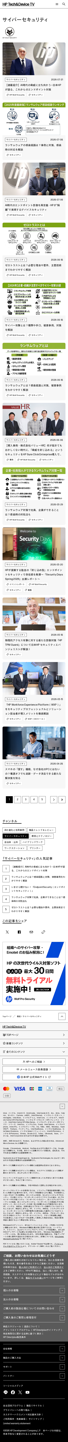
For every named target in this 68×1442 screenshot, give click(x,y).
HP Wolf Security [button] (17, 95)
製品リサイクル (34, 1405)
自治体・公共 (11, 842)
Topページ (7, 1016)
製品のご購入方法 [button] (12, 1358)
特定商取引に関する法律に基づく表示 (22, 1333)
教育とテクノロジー (42, 836)
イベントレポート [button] (17, 584)
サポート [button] (7, 1367)
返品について (30, 1326)
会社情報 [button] (7, 1348)
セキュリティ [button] (37, 95)
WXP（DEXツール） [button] (36, 719)
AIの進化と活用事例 (14, 830)
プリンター (35, 848)
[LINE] (5, 1392)
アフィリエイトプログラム (16, 1330)
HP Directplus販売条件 (14, 1337)
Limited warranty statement (17, 1423)
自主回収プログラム (13, 1405)
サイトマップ (35, 1419)
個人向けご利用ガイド (30, 1267)
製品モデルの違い (35, 1278)
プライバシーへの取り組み (16, 1410)
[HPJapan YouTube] (27, 1392)
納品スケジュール (12, 1326)
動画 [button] (30, 590)
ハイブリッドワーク (33, 842)
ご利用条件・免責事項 (14, 1419)
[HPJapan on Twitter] (20, 1392)
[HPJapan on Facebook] (12, 1392)
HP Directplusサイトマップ (46, 1330)
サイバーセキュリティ (15, 79)
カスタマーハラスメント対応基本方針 (22, 1414)
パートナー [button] (8, 1376)
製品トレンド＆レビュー (41, 830)
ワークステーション (14, 848)
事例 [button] (11, 459)
